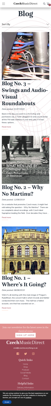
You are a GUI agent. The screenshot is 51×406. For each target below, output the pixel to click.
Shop (25, 367)
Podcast (25, 370)
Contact (25, 378)
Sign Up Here (25, 335)
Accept (7, 402)
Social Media (25, 372)
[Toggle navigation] (6, 3)
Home (25, 364)
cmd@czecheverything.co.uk (25, 348)
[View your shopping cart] (48, 3)
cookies (28, 397)
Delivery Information (25, 387)
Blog (25, 375)
